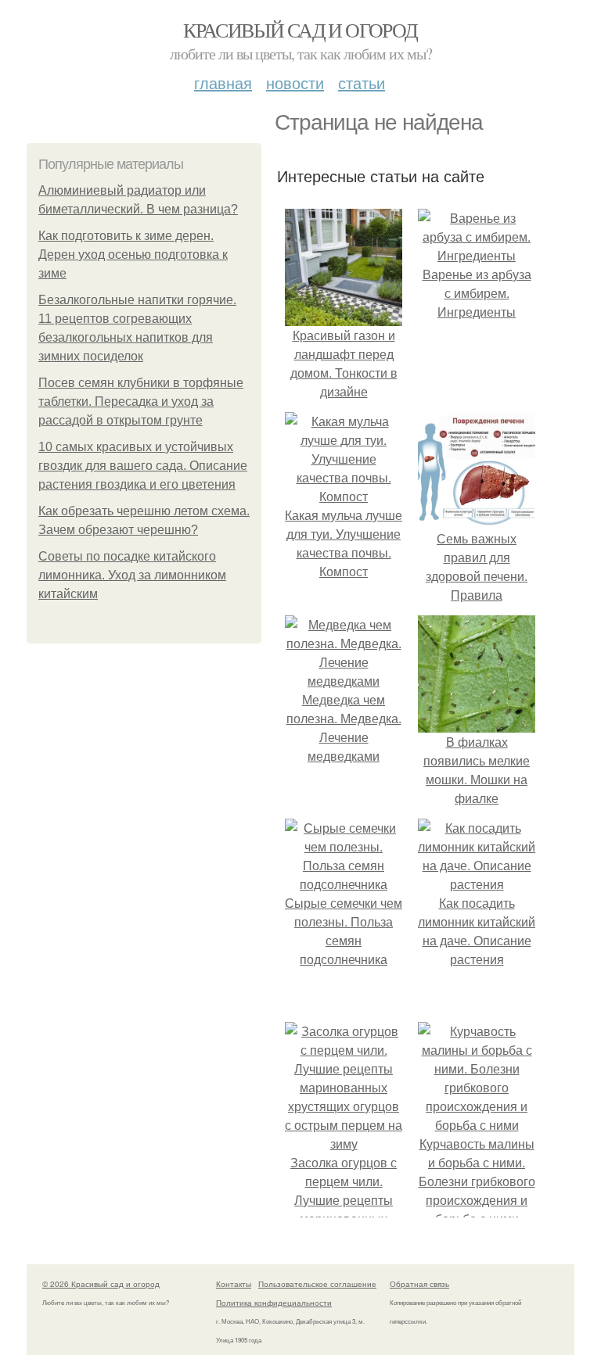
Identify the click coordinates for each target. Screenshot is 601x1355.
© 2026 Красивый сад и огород (101, 1283)
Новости (295, 82)
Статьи (361, 82)
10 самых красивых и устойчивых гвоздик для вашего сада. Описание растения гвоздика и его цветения (142, 465)
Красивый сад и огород (300, 29)
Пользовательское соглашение (317, 1283)
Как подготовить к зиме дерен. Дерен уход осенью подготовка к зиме (133, 254)
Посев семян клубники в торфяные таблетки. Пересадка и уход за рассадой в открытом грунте (140, 401)
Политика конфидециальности (274, 1302)
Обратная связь (419, 1283)
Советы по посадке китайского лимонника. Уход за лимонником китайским (132, 575)
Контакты (233, 1283)
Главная (223, 82)
